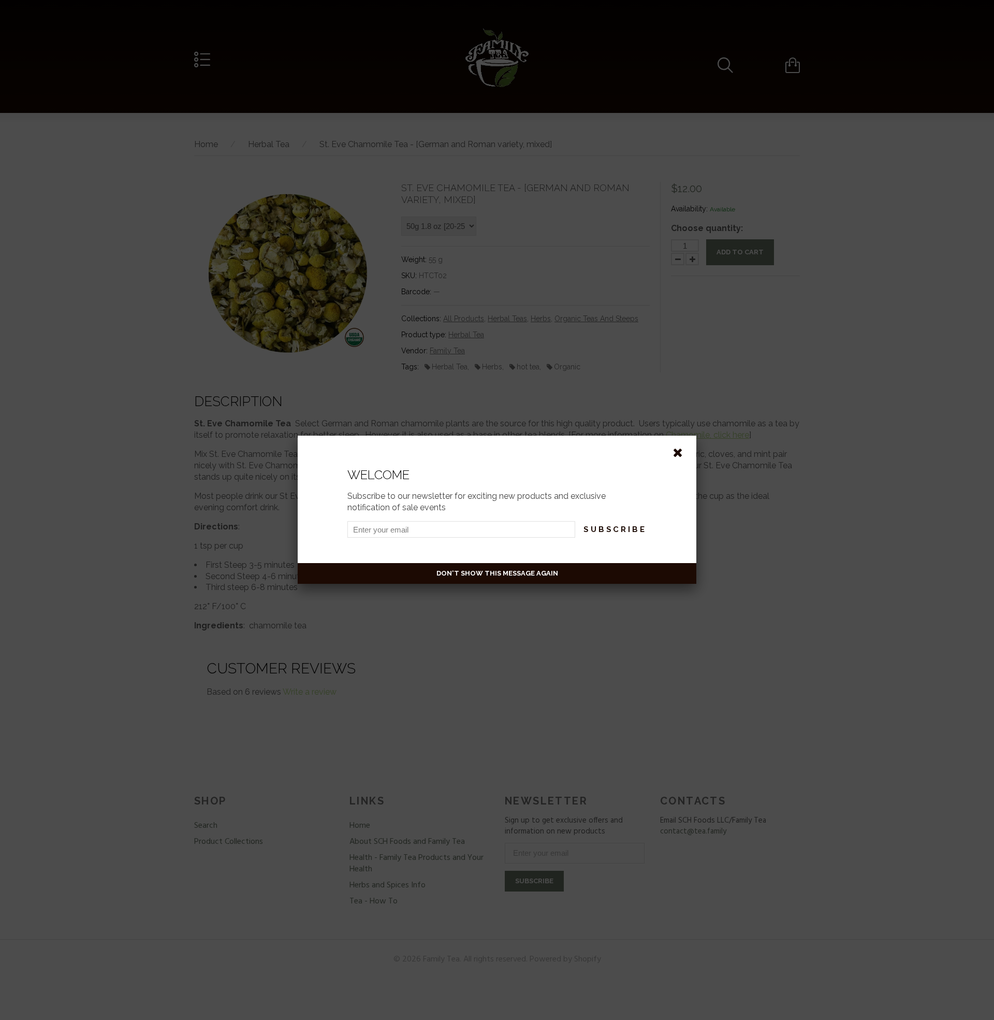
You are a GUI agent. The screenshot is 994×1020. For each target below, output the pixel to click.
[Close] (679, 452)
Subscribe (615, 529)
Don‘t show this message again (497, 573)
